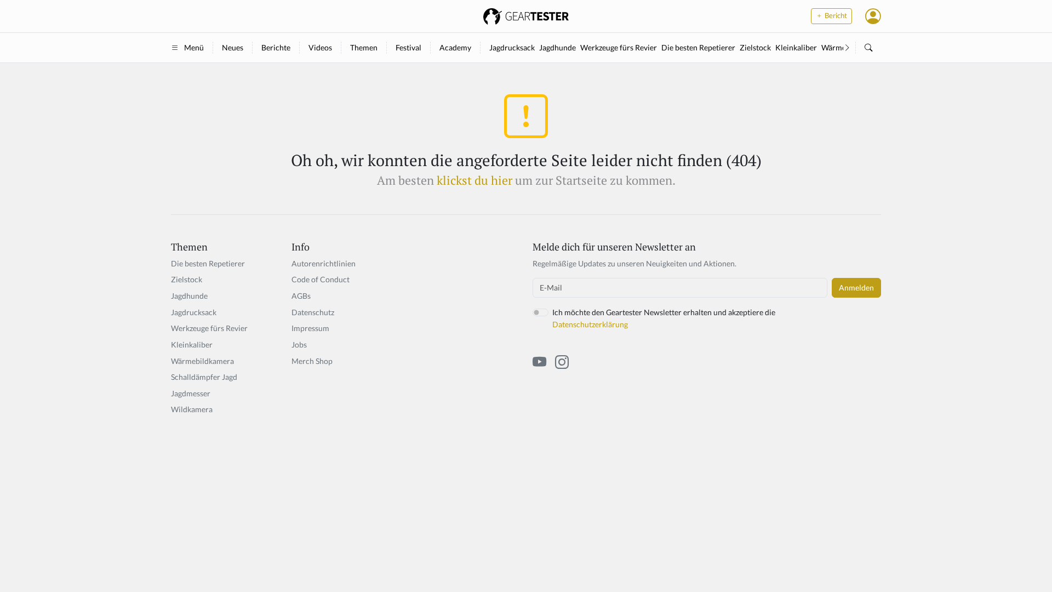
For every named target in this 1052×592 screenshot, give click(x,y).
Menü (194, 47)
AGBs (301, 295)
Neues (232, 47)
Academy (455, 47)
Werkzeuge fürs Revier (618, 47)
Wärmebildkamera (202, 361)
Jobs (299, 344)
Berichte (275, 47)
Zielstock (755, 47)
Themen (364, 47)
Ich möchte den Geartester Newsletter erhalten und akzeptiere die (663, 318)
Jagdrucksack (512, 47)
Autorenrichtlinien (323, 263)
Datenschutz (312, 312)
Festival (408, 47)
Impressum (310, 328)
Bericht (835, 16)
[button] (873, 16)
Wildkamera (192, 409)
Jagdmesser (190, 393)
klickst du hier (474, 180)
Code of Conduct (320, 279)
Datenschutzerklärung (590, 324)
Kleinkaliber (796, 47)
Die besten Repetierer (698, 47)
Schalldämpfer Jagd (204, 377)
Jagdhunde (557, 47)
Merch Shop (312, 361)
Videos (320, 47)
